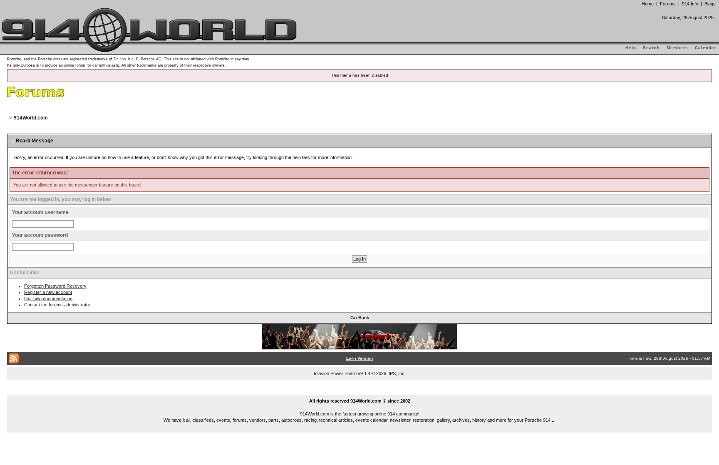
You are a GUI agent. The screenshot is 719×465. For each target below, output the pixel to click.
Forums (668, 3)
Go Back (359, 317)
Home (648, 3)
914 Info (690, 3)
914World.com (31, 118)
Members (677, 47)
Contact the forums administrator (57, 304)
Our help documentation (48, 298)
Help (630, 47)
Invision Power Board (335, 373)
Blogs (710, 3)
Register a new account (48, 292)
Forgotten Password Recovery (55, 285)
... (359, 391)
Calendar (706, 47)
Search (651, 47)
